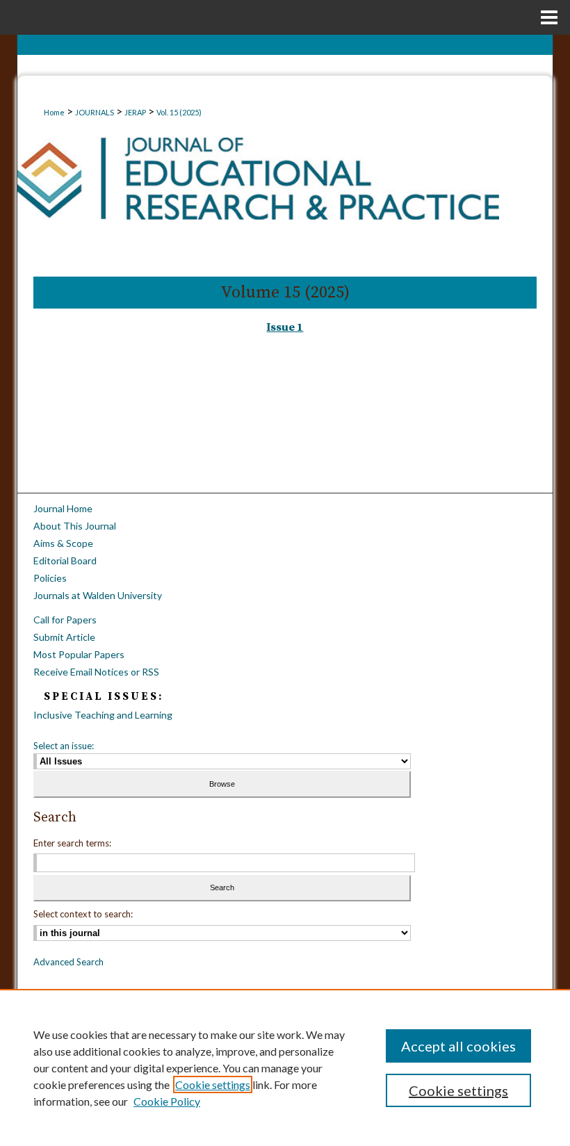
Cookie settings (212, 1084)
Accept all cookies (458, 1046)
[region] (285, 1067)
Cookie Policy (166, 1101)
